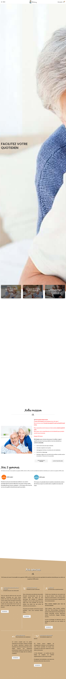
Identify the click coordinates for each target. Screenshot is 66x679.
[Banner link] (11, 291)
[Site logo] (33, 1)
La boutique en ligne (58, 460)
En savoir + (4, 611)
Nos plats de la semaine (41, 461)
